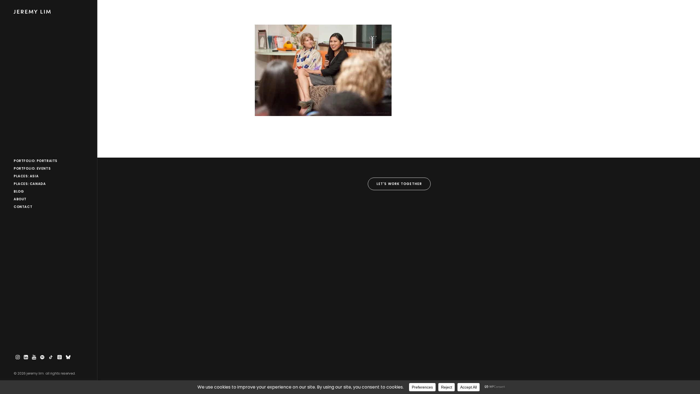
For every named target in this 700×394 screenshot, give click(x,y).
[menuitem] (18, 357)
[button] (18, 357)
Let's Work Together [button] (399, 183)
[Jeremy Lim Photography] (48, 12)
